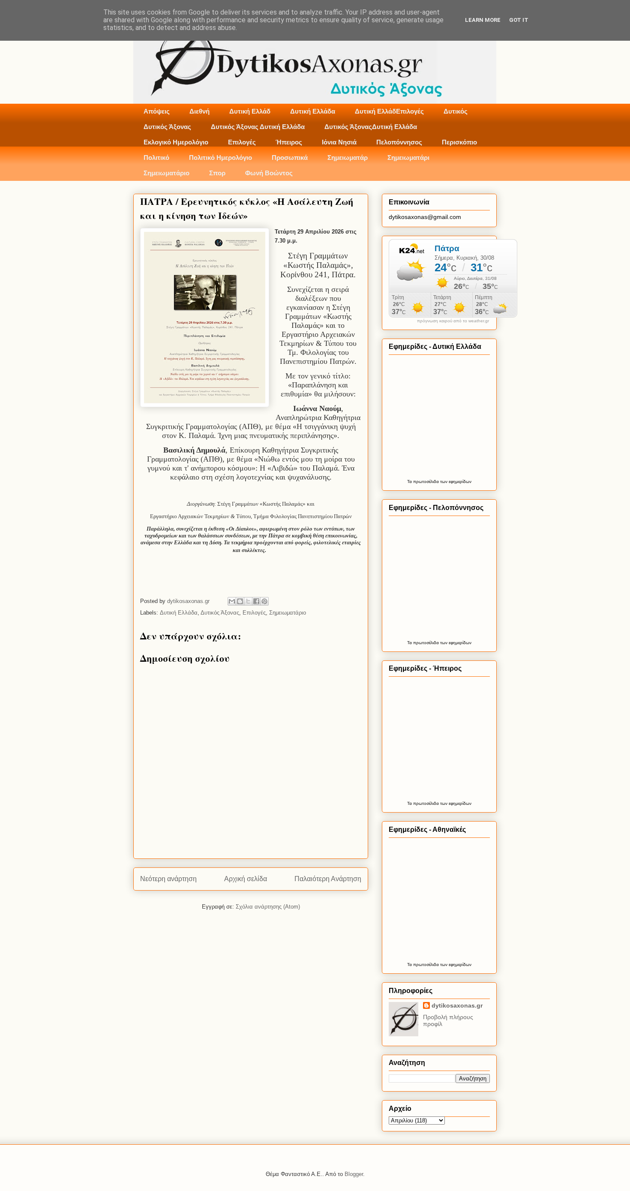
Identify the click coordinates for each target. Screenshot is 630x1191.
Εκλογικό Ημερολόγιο (176, 142)
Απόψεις (157, 111)
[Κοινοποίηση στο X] (248, 601)
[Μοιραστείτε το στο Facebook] (256, 601)
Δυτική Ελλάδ (249, 111)
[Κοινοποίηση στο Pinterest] (264, 601)
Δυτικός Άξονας (167, 126)
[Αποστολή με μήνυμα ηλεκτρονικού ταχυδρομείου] (232, 601)
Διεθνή (199, 111)
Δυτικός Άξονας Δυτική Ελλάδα (258, 126)
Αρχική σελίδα (245, 878)
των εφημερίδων (455, 481)
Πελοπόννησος (399, 142)
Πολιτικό (156, 157)
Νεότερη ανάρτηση (168, 878)
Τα (410, 481)
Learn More (483, 20)
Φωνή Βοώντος (269, 173)
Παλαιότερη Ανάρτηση (327, 878)
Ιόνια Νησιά (339, 142)
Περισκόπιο (459, 142)
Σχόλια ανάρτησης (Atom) (268, 906)
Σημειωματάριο (166, 173)
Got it (518, 20)
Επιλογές (242, 142)
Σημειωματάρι (408, 157)
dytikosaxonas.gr (457, 1005)
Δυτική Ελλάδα (312, 111)
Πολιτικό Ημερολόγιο (220, 157)
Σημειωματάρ (347, 157)
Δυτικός (456, 111)
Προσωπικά (290, 157)
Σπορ (217, 173)
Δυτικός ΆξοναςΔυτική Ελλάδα (370, 126)
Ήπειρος (289, 142)
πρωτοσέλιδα (426, 481)
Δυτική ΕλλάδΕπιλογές (389, 111)
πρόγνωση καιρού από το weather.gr (453, 321)
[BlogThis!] (240, 601)
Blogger (354, 1174)
